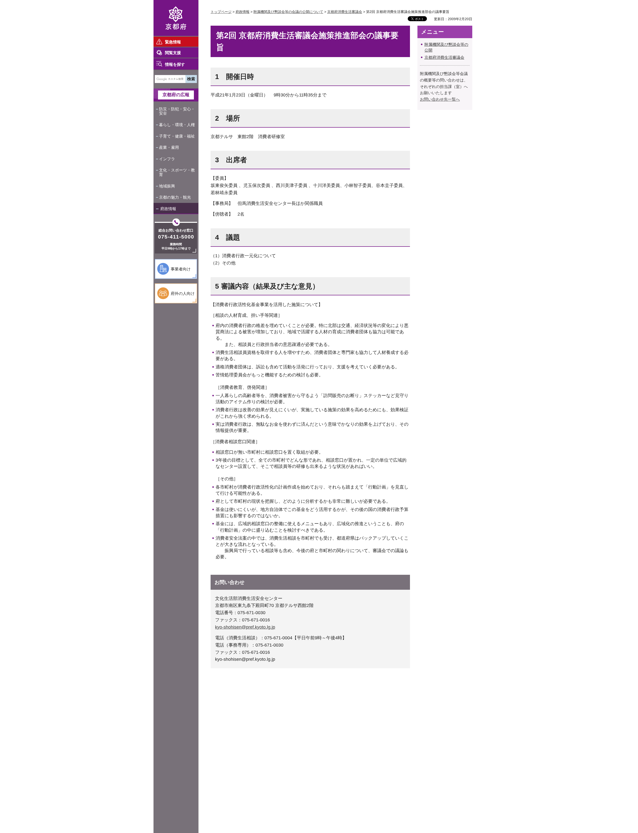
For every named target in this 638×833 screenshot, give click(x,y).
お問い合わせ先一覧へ (440, 99)
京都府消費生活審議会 (344, 12)
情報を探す (175, 64)
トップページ (221, 12)
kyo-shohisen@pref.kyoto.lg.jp (245, 627)
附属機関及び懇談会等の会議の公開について (288, 12)
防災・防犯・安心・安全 (177, 111)
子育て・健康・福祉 (177, 136)
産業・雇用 (169, 147)
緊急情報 (173, 42)
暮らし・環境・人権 (177, 125)
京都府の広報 (175, 94)
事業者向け (181, 269)
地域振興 (167, 186)
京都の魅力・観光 (175, 197)
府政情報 (168, 209)
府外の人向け (183, 293)
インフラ (167, 159)
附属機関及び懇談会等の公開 (446, 47)
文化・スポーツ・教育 (177, 172)
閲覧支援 (173, 53)
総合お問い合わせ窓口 (176, 230)
